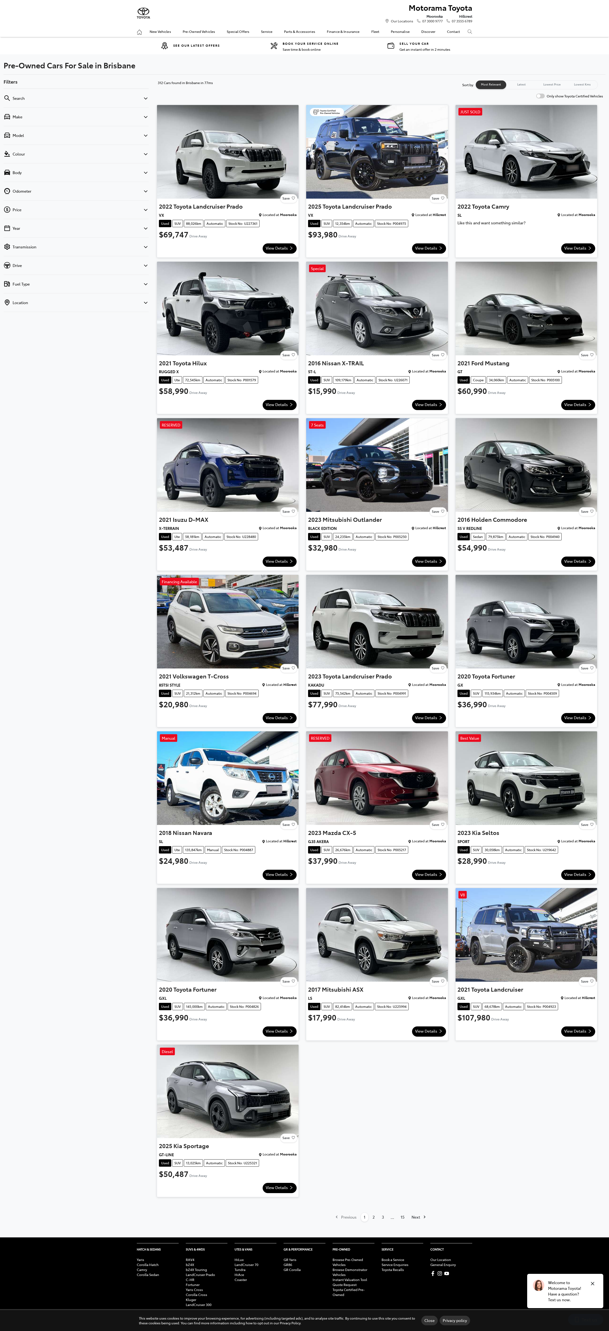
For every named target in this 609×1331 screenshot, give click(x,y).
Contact (453, 31)
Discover (428, 31)
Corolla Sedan (148, 1274)
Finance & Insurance (343, 31)
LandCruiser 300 (198, 1304)
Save (286, 198)
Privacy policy (455, 1320)
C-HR (190, 1279)
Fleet (375, 31)
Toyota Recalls (393, 1269)
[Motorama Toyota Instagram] (440, 1273)
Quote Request (345, 1284)
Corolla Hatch (148, 1264)
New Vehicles (160, 31)
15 (402, 1217)
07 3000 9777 (432, 21)
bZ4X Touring (196, 1269)
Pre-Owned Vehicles (199, 31)
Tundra (240, 1269)
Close (429, 1320)
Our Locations (402, 21)
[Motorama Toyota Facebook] (433, 1273)
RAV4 (190, 1259)
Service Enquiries (395, 1264)
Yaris (140, 1259)
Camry (142, 1269)
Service (266, 31)
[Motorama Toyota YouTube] (447, 1273)
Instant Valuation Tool (350, 1279)
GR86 (288, 1264)
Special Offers (238, 31)
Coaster (241, 1279)
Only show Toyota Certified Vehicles (575, 96)
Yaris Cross (194, 1289)
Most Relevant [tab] (491, 84)
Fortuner (193, 1284)
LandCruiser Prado (200, 1274)
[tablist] (537, 84)
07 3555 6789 (462, 21)
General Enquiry (443, 1264)
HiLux (239, 1259)
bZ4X (190, 1264)
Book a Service (393, 1259)
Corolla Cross (196, 1294)
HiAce (239, 1274)
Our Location (440, 1259)
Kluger (191, 1299)
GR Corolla (292, 1269)
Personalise (400, 31)
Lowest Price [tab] (552, 84)
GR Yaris (290, 1259)
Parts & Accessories (299, 31)
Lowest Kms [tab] (582, 84)
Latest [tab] (521, 84)
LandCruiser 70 (246, 1264)
